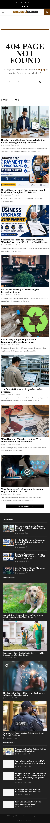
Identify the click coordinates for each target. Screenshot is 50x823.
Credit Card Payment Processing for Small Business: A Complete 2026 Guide (23, 191)
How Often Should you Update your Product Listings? (28, 803)
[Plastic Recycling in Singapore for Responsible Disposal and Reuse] (25, 321)
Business (5, 157)
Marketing (6, 257)
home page (41, 69)
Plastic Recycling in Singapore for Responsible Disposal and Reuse (18, 340)
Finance (5, 107)
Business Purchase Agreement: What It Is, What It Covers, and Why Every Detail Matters (24, 241)
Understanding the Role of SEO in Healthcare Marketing (30, 750)
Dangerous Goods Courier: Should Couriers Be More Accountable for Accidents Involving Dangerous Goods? (30, 776)
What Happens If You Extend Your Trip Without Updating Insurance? (21, 440)
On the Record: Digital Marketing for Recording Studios (20, 290)
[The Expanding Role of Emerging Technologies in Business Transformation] (25, 676)
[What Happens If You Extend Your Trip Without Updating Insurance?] (25, 421)
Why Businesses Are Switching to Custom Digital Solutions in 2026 (22, 490)
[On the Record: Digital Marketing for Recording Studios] (25, 271)
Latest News (10, 100)
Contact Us (19, 3)
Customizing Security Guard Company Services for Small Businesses (25, 734)
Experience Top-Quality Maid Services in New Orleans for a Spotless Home (24, 654)
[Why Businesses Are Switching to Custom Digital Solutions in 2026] (25, 471)
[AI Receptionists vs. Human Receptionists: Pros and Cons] (8, 792)
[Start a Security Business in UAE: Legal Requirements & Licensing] (8, 763)
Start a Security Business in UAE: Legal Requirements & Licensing (30, 762)
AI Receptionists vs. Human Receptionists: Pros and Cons (28, 791)
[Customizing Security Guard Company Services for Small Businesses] (25, 716)
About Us (28, 3)
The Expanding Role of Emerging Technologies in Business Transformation (24, 694)
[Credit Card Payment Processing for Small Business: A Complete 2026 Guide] (25, 171)
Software (5, 456)
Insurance (5, 407)
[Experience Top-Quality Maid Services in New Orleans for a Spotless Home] (25, 636)
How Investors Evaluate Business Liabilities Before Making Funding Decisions (23, 141)
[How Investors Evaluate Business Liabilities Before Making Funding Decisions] (25, 122)
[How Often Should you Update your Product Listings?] (8, 804)
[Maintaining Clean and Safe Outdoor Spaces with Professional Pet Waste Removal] (25, 598)
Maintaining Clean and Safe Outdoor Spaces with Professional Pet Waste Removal (23, 616)
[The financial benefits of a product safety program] (25, 371)
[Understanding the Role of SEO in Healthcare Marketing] (8, 751)
